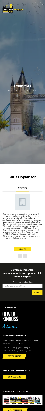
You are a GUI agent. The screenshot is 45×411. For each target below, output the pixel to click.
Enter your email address (22, 282)
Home (9, 90)
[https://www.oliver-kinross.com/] (10, 320)
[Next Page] (25, 256)
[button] (35, 4)
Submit (37, 292)
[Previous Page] (20, 256)
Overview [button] (22, 188)
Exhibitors (18, 90)
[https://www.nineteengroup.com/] (10, 327)
